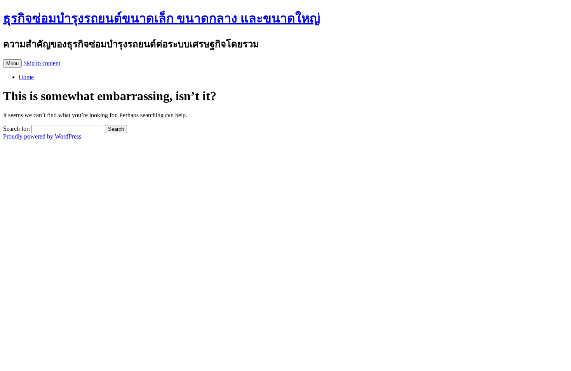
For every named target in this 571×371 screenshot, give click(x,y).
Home (26, 77)
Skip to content (41, 63)
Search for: (16, 128)
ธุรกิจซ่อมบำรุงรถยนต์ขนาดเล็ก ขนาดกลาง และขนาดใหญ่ (161, 18)
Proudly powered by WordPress (42, 136)
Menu (12, 63)
